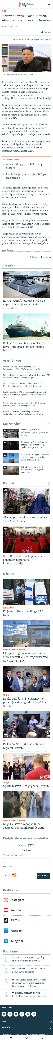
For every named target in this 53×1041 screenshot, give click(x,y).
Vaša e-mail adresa (13, 855)
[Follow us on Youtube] (16, 1014)
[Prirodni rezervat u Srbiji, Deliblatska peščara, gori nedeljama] (11, 470)
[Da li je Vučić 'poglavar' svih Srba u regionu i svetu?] (26, 724)
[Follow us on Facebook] (4, 1014)
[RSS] (27, 1014)
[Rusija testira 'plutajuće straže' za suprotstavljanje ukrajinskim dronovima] (26, 284)
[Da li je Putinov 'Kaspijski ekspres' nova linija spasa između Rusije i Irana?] (26, 327)
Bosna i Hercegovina (14, 650)
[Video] (11, 1038)
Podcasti (9, 483)
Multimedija (11, 424)
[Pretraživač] (42, 1038)
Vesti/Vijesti (12, 361)
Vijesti (5, 11)
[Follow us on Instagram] (21, 1014)
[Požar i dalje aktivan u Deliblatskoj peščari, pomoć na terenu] (11, 433)
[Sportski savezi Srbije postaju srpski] (26, 766)
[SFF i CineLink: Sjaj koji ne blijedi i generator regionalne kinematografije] (26, 540)
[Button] (46, 32)
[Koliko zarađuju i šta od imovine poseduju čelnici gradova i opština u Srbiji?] (26, 679)
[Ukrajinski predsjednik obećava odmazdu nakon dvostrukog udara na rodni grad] (11, 458)
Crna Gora (8, 608)
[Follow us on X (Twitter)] (9, 1014)
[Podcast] (26, 1038)
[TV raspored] (33, 1014)
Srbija (6, 695)
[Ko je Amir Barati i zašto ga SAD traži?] (26, 592)
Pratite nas (43, 876)
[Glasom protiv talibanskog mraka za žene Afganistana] (26, 501)
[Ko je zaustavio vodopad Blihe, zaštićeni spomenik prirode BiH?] (26, 804)
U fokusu (9, 574)
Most (6, 741)
